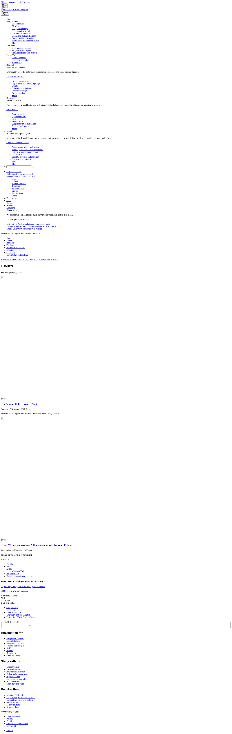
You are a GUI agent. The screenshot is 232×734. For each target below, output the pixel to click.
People (9, 240)
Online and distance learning (18, 674)
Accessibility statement (24, 2)
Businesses (11, 653)
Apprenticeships (13, 676)
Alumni (9, 205)
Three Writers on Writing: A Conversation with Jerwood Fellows (36, 545)
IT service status (13, 705)
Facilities (10, 245)
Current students (13, 641)
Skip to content (7, 2)
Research (10, 65)
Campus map (12, 607)
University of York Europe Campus (21, 617)
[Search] (33, 167)
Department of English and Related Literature (20, 233)
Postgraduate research (15, 672)
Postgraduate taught (14, 669)
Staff (8, 648)
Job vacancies (12, 702)
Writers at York (18, 571)
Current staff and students (17, 255)
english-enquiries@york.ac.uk (14, 586)
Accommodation (13, 681)
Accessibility (11, 726)
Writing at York (12, 574)
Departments (11, 198)
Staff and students (13, 171)
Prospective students (15, 638)
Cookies (9, 721)
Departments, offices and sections (20, 697)
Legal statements (13, 716)
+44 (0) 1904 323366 (36, 586)
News (8, 200)
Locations (10, 208)
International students (15, 643)
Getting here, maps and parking (19, 700)
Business (10, 98)
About (9, 131)
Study (8, 19)
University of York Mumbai (18, 615)
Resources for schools (15, 247)
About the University (15, 695)
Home (3, 259)
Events (9, 203)
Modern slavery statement (17, 723)
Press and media (13, 655)
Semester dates (12, 707)
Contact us (10, 252)
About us (10, 250)
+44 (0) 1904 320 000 (15, 612)
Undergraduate (12, 667)
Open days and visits (15, 684)
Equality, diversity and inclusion (20, 576)
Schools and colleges (15, 646)
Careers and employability (17, 679)
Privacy (9, 719)
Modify (9, 730)
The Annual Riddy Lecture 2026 (19, 404)
